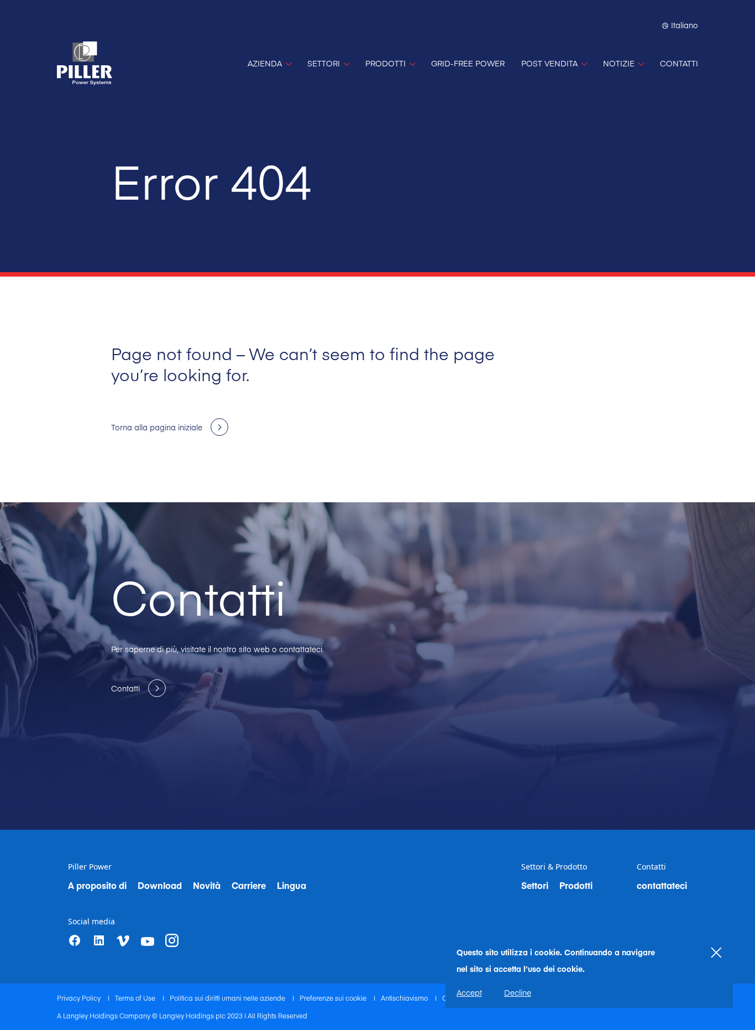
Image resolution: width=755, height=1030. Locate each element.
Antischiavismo (405, 997)
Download (160, 885)
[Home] (84, 63)
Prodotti (576, 885)
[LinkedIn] (99, 940)
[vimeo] (123, 941)
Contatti (651, 867)
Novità (207, 885)
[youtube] (147, 941)
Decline (517, 992)
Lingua (291, 885)
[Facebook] (74, 940)
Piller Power (90, 867)
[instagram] (172, 940)
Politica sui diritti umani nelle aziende (228, 997)
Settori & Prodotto (554, 867)
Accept (469, 992)
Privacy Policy (79, 997)
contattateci (662, 885)
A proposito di (97, 885)
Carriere (249, 885)
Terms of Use (136, 997)
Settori (534, 885)
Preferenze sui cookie (334, 997)
